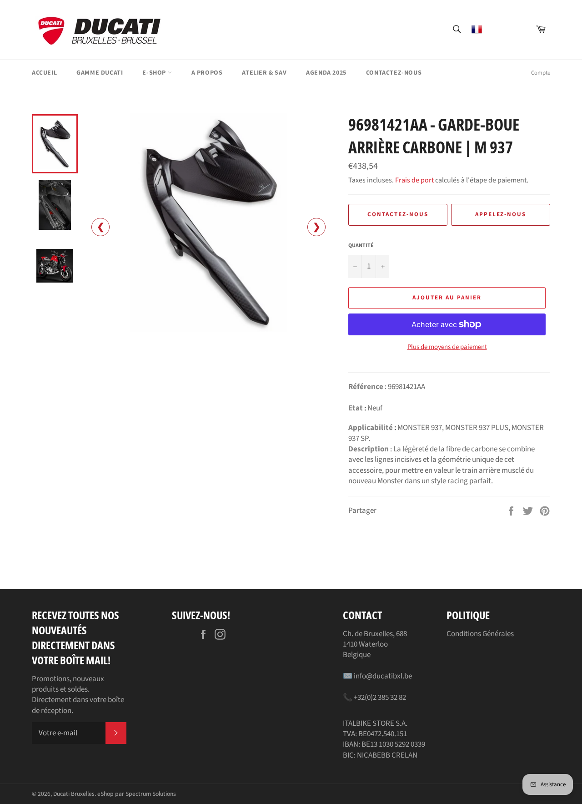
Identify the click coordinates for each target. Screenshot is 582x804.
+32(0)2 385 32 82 (380, 697)
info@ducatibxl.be (383, 676)
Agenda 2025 (326, 72)
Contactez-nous (393, 72)
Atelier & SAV (264, 72)
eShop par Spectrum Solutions (136, 793)
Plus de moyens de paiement (447, 347)
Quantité (361, 245)
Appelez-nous (500, 214)
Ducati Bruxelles (74, 793)
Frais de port (414, 180)
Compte (540, 73)
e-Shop (154, 72)
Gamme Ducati (99, 72)
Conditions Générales (480, 633)
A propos (207, 72)
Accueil (44, 72)
